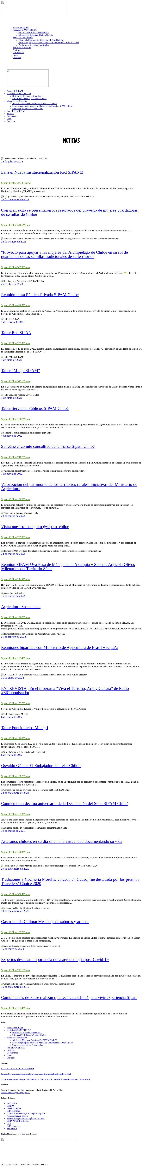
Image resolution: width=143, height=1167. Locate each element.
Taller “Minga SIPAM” (20, 370)
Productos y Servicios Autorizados (27, 1045)
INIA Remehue (13, 1111)
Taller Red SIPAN (16, 332)
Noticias (10, 1050)
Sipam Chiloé (9, 182)
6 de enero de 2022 (11, 716)
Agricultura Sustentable (20, 606)
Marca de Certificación (17, 1037)
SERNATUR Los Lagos (17, 1121)
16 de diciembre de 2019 (15, 986)
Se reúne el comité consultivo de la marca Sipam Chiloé (48, 446)
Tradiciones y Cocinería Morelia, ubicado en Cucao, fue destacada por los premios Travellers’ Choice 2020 (70, 881)
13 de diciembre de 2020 (15, 910)
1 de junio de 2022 (11, 359)
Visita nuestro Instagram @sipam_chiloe (35, 526)
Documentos (12, 1053)
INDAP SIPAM (14, 1108)
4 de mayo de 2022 (11, 435)
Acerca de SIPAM (15, 1027)
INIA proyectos (13, 1126)
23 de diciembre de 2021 (15, 792)
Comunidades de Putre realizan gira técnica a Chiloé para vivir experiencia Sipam (69, 997)
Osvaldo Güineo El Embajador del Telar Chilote (41, 765)
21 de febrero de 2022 (13, 636)
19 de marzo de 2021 (13, 830)
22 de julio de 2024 (12, 161)
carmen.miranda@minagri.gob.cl (15, 1092)
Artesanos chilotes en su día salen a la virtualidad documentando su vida (61, 841)
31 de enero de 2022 (12, 677)
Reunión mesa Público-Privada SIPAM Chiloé (40, 294)
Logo (9, 1055)
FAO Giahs (12, 1103)
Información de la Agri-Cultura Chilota (29, 1035)
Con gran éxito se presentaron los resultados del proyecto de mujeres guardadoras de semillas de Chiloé (69, 212)
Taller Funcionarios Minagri (24, 727)
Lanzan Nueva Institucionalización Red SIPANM (42, 172)
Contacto (11, 1058)
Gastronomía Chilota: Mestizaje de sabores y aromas (45, 921)
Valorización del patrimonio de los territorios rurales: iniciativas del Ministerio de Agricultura (69, 486)
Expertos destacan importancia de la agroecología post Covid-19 (55, 959)
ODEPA (10, 1106)
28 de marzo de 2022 (13, 515)
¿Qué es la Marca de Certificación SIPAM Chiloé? (34, 1040)
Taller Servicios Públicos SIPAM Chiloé (35, 408)
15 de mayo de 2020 (12, 948)
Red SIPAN (12, 1128)
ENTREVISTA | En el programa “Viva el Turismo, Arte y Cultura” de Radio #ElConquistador (65, 690)
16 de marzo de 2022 (13, 595)
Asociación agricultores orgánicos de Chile (25, 1118)
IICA (9, 1123)
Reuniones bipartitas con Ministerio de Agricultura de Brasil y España (59, 647)
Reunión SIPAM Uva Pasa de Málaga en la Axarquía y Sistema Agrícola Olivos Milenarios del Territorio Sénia (68, 566)
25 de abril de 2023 (12, 283)
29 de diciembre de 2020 (15, 868)
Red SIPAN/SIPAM (16, 1048)
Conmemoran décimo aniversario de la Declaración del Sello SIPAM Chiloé (64, 803)
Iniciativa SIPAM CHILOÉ (19, 1030)
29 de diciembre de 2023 (15, 199)
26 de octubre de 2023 (13, 241)
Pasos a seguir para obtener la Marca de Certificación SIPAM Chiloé (42, 1043)
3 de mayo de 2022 (11, 473)
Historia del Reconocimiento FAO (27, 1032)
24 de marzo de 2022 (13, 553)
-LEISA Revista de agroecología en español (26, 1113)
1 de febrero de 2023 (12, 321)
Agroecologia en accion (17, 1116)
